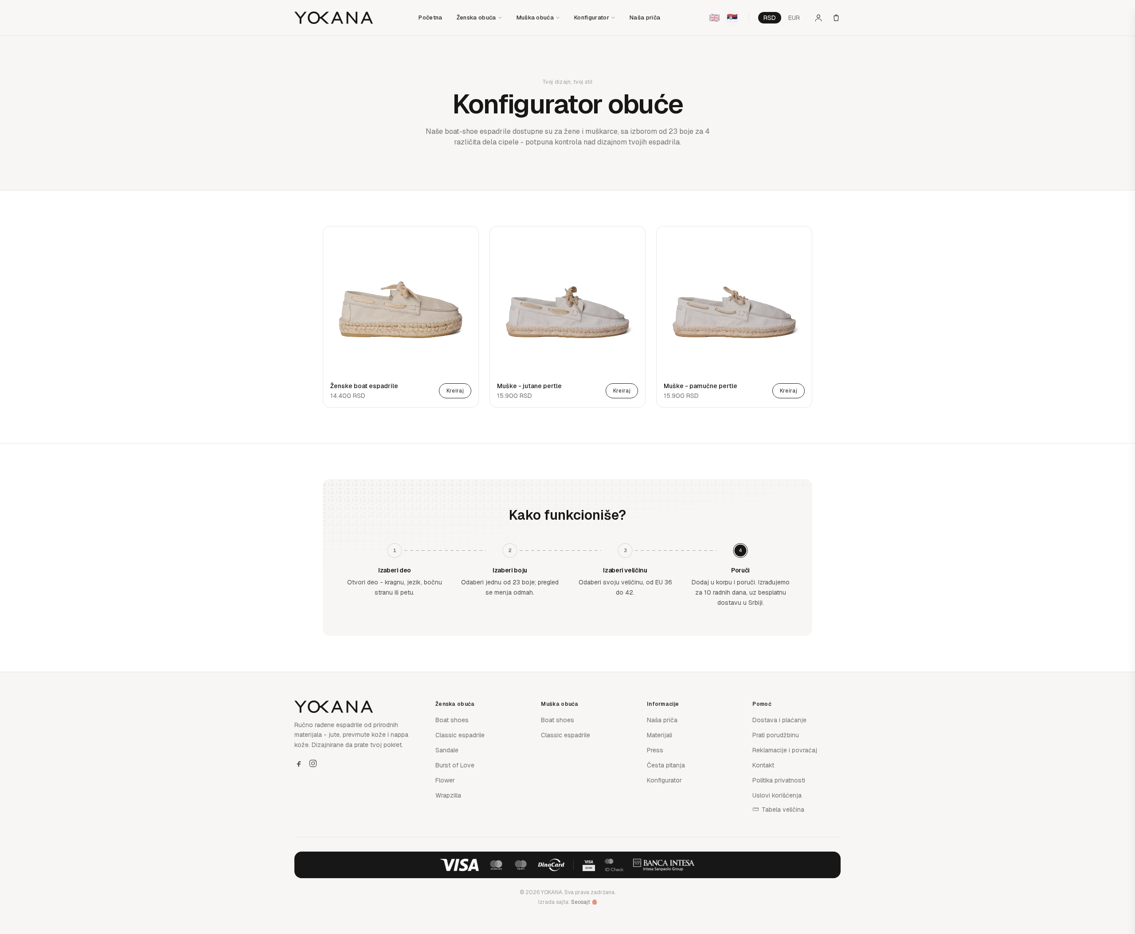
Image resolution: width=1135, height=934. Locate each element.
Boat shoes (452, 720)
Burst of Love (454, 765)
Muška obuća (535, 17)
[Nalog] (818, 17)
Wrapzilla (448, 795)
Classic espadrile (460, 735)
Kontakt (763, 765)
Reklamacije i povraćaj (784, 750)
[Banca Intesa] (664, 865)
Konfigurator (591, 17)
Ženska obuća (476, 17)
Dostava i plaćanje (779, 720)
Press (655, 750)
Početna (430, 17)
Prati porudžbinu (775, 735)
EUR (794, 18)
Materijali (659, 735)
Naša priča (645, 17)
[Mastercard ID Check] (614, 865)
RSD (769, 18)
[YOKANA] (333, 18)
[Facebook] (298, 763)
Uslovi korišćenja (777, 795)
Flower (445, 780)
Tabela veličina (783, 809)
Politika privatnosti (778, 780)
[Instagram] (313, 763)
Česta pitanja (666, 765)
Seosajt (580, 902)
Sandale (446, 750)
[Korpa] (836, 17)
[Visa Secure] (589, 865)
